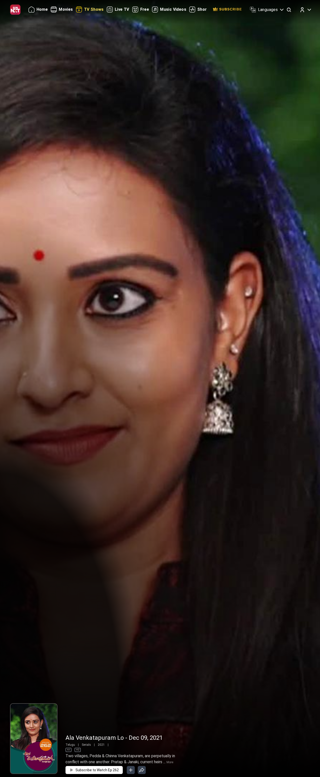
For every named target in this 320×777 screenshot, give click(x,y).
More (169, 762)
